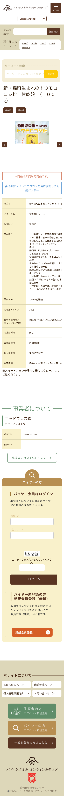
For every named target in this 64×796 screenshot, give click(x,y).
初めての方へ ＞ (13, 684)
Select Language (28, 19)
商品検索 (53, 31)
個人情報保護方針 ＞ (16, 693)
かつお (34, 43)
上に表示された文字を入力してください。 (32, 561)
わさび (52, 43)
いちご (25, 43)
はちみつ (26, 47)
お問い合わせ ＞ (44, 693)
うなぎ (43, 43)
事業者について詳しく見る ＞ (32, 458)
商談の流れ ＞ (43, 684)
